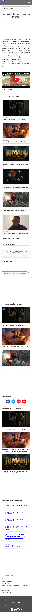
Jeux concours (6, 583)
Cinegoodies (5, 579)
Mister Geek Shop (7, 581)
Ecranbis (4, 588)
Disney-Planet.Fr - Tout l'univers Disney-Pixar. (15, 585)
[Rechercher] (28, 273)
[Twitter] (13, 401)
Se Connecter (16, 255)
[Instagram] (19, 401)
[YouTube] (24, 401)
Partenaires (16, 600)
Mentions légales (16, 602)
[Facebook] (8, 401)
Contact (16, 598)
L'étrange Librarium (7, 592)
